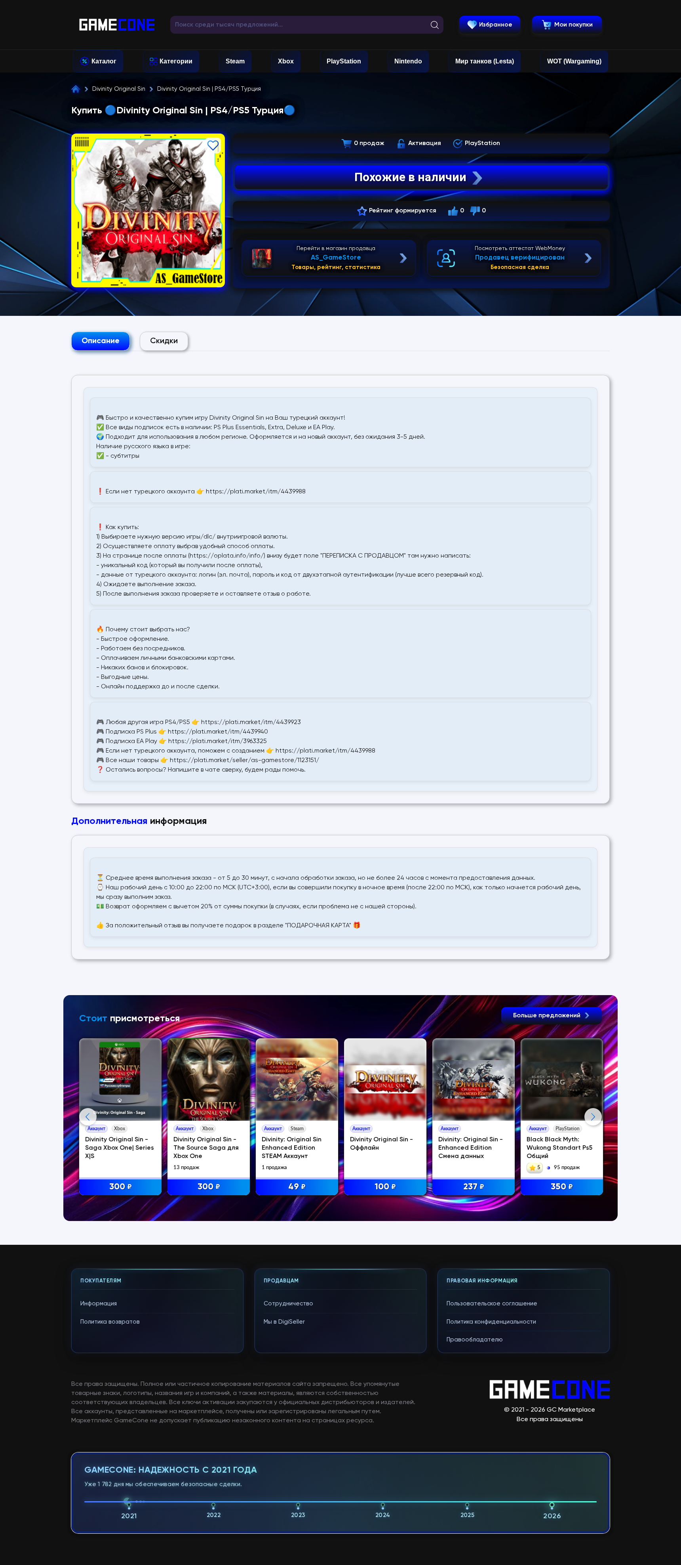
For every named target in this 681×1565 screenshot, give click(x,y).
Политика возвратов (110, 1322)
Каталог (103, 61)
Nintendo (408, 61)
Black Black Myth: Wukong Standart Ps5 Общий (559, 1148)
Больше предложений (547, 1016)
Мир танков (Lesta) (484, 61)
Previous (88, 1117)
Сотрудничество (288, 1304)
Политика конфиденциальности (491, 1322)
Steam (235, 61)
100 (385, 1187)
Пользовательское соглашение (492, 1304)
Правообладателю (475, 1340)
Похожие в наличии (410, 177)
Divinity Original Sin (118, 89)
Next (593, 1117)
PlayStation (344, 61)
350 (562, 1187)
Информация (98, 1304)
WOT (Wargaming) (574, 61)
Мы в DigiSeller (284, 1322)
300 (120, 1187)
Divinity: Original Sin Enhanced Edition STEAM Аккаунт (291, 1148)
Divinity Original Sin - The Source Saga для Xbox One (206, 1148)
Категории (176, 61)
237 (473, 1187)
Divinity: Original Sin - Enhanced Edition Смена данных (470, 1148)
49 (297, 1187)
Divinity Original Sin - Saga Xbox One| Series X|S (119, 1148)
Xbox (286, 61)
